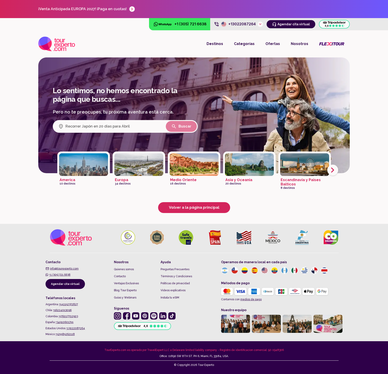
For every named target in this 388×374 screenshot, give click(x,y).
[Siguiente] (332, 170)
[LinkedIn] (162, 316)
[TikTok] (172, 316)
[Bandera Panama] (314, 270)
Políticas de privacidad (175, 283)
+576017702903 (68, 316)
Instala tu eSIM (170, 297)
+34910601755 (64, 322)
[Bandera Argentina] (224, 270)
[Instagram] (117, 316)
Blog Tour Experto (125, 290)
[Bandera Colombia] (244, 270)
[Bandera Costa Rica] (324, 270)
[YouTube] (135, 316)
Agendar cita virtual (65, 284)
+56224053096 (62, 310)
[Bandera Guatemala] (284, 270)
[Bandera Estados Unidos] (264, 270)
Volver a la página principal (194, 207)
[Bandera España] (254, 270)
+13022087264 (75, 328)
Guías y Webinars (125, 297)
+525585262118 (65, 334)
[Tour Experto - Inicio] (56, 44)
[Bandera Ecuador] (274, 270)
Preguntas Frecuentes (175, 269)
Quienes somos (124, 269)
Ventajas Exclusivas (126, 283)
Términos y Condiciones (176, 276)
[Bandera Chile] (234, 270)
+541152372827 (68, 304)
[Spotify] (153, 316)
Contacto (120, 276)
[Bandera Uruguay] (304, 270)
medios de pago (251, 299)
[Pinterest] (144, 316)
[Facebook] (126, 316)
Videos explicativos (173, 290)
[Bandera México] (294, 270)
